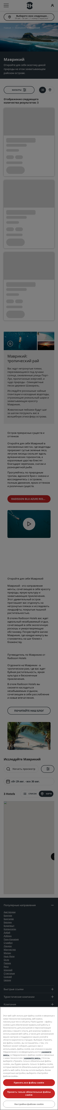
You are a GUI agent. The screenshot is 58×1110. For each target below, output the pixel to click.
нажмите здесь (32, 1058)
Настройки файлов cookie (29, 1104)
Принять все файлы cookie (29, 1082)
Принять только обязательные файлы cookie (29, 1093)
